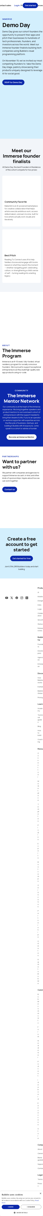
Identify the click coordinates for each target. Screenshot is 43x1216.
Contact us (10, 489)
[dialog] (21, 1203)
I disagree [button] (31, 1207)
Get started (30, 5)
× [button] (40, 1193)
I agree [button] (11, 1207)
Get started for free (21, 558)
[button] (21, 1212)
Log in (17, 5)
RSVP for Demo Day (13, 82)
